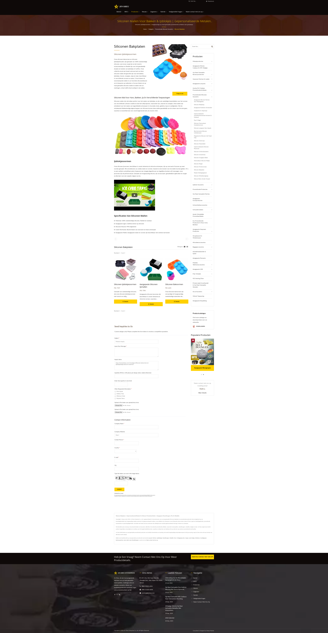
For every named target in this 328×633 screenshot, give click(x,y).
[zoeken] (189, 1)
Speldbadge (159, 538)
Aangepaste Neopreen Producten (199, 230)
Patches (154, 538)
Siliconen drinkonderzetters (201, 151)
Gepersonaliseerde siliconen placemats (201, 147)
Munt (175, 538)
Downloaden (200, 326)
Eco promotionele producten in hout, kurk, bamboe (200, 223)
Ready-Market (210, 630)
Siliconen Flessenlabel (199, 144)
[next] (186, 239)
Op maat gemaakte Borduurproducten (198, 73)
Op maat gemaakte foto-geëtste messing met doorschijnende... (175, 588)
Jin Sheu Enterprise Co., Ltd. (131, 630)
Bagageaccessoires (198, 247)
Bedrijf (119, 12)
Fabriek (163, 12)
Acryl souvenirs (197, 291)
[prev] (115, 239)
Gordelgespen (203, 538)
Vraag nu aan (179, 93)
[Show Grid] (184, 247)
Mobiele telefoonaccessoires (199, 263)
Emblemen (197, 538)
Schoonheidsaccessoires (200, 205)
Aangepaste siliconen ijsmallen (149, 285)
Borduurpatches (119, 540)
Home (145, 29)
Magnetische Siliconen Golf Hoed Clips (203, 136)
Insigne (186, 538)
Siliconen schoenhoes (199, 154)
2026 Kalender (170, 618)
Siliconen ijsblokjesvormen (125, 284)
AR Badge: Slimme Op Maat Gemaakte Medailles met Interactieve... (174, 608)
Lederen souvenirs (198, 184)
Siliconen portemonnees (200, 166)
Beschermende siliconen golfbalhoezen (200, 132)
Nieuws (144, 12)
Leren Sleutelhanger (133, 540)
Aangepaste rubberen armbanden (203, 107)
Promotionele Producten (200, 189)
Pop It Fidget (197, 120)
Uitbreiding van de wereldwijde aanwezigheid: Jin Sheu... (175, 579)
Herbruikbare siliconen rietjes (202, 160)
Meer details (202, 393)
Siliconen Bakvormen (174, 284)
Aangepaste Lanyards (199, 83)
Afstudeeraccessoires (199, 242)
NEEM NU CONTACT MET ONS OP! (202, 557)
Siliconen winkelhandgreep (201, 176)
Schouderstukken (198, 209)
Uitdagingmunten (181, 538)
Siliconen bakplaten (179, 29)
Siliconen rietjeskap (199, 104)
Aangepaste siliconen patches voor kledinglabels (202, 100)
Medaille (171, 538)
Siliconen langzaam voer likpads (202, 128)
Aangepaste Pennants (199, 258)
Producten (135, 12)
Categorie (150, 29)
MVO (126, 12)
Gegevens (153, 12)
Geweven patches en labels (201, 79)
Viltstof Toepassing (198, 296)
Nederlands (211, 1)
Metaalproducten (198, 61)
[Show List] (187, 247)
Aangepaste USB (198, 269)
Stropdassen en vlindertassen (197, 237)
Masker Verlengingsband (200, 173)
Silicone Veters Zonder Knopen (202, 179)
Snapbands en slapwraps (200, 110)
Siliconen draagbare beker (201, 157)
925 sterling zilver (198, 278)
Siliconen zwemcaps (199, 140)
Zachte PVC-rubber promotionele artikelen (200, 89)
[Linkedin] (119, 595)
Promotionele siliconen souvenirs (164, 29)
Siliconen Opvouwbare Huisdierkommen (200, 124)
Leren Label (126, 540)
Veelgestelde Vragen (175, 12)
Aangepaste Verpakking (200, 300)
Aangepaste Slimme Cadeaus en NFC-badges (200, 67)
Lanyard (150, 538)
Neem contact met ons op (194, 12)
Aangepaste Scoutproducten (197, 199)
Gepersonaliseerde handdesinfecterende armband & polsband (203, 115)
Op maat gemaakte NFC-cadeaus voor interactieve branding (176, 598)
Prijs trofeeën (197, 274)
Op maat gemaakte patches (201, 194)
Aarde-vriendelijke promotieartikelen (198, 215)
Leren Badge (191, 538)
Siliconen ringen (198, 163)
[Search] (212, 46)
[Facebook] (114, 595)
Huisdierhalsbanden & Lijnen (199, 252)
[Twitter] (117, 595)
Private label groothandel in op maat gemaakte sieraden (200, 285)
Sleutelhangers (165, 538)
